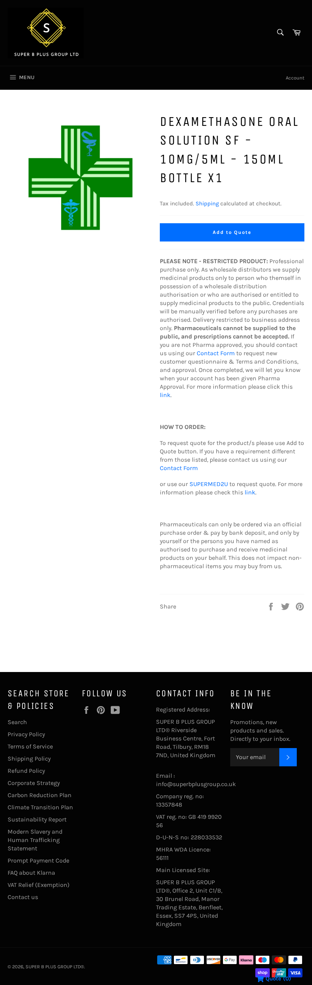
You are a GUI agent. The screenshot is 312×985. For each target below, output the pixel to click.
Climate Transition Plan (40, 807)
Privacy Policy (26, 734)
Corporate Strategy (34, 782)
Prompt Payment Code (38, 860)
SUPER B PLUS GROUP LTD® (54, 966)
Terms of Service (30, 746)
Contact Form (216, 353)
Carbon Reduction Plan (40, 795)
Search (17, 722)
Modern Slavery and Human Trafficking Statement (35, 840)
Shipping (207, 203)
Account (295, 78)
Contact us (23, 897)
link (165, 395)
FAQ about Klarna (31, 872)
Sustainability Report (37, 819)
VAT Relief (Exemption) (39, 884)
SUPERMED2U (208, 484)
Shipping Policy (29, 758)
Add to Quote (232, 232)
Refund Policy (26, 770)
